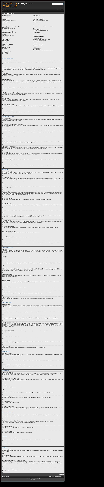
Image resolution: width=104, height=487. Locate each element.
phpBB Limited (26, 450)
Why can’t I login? (4, 19)
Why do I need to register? (5, 16)
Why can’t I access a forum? (6, 40)
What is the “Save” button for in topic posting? (8, 43)
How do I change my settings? (6, 25)
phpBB (31, 142)
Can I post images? (4, 50)
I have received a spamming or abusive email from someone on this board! (43, 26)
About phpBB (4, 451)
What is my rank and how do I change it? (7, 31)
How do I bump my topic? (5, 45)
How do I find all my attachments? (37, 45)
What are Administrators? (36, 16)
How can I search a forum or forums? (38, 33)
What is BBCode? (4, 48)
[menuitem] (7, 9)
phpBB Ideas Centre (42, 456)
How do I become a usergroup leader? (38, 19)
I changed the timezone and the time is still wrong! (8, 28)
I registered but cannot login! (5, 18)
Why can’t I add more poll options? (6, 38)
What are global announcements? (6, 51)
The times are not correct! (5, 27)
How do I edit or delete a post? (6, 36)
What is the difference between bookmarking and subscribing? (41, 39)
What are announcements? (5, 52)
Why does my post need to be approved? (7, 44)
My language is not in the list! (6, 29)
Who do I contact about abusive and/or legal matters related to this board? (43, 50)
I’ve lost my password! (5, 21)
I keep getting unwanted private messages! (39, 25)
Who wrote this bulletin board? (37, 48)
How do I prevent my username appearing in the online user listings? (11, 26)
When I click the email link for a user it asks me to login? (9, 32)
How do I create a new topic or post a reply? (8, 35)
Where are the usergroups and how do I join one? (39, 18)
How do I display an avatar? (5, 30)
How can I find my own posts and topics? (38, 36)
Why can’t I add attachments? (6, 41)
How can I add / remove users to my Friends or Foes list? (40, 30)
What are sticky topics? (5, 53)
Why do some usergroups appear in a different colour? (40, 20)
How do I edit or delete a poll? (6, 39)
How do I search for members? (37, 35)
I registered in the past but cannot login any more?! (8, 20)
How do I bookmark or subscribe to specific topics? (40, 40)
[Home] (10, 5)
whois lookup (4, 462)
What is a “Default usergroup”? (37, 21)
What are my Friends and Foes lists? (38, 29)
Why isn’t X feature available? (37, 49)
